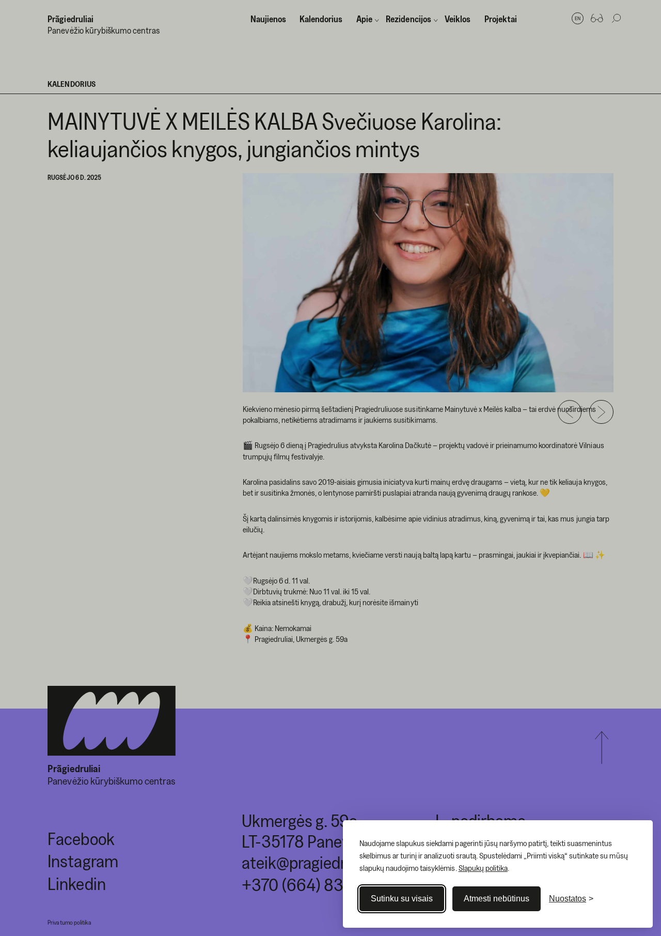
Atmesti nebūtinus (496, 898)
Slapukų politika (483, 867)
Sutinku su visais (402, 898)
